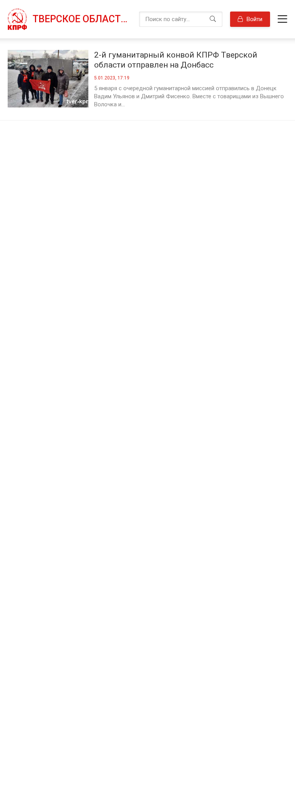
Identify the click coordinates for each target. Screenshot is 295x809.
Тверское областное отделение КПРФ (82, 19)
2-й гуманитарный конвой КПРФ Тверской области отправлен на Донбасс (175, 59)
